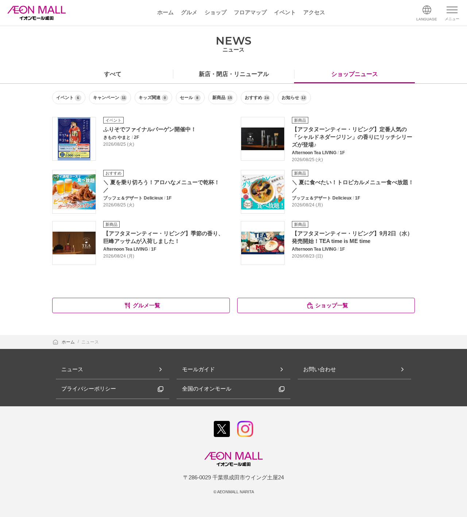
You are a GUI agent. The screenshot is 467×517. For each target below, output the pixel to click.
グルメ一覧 (146, 305)
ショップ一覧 (331, 305)
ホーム (69, 342)
